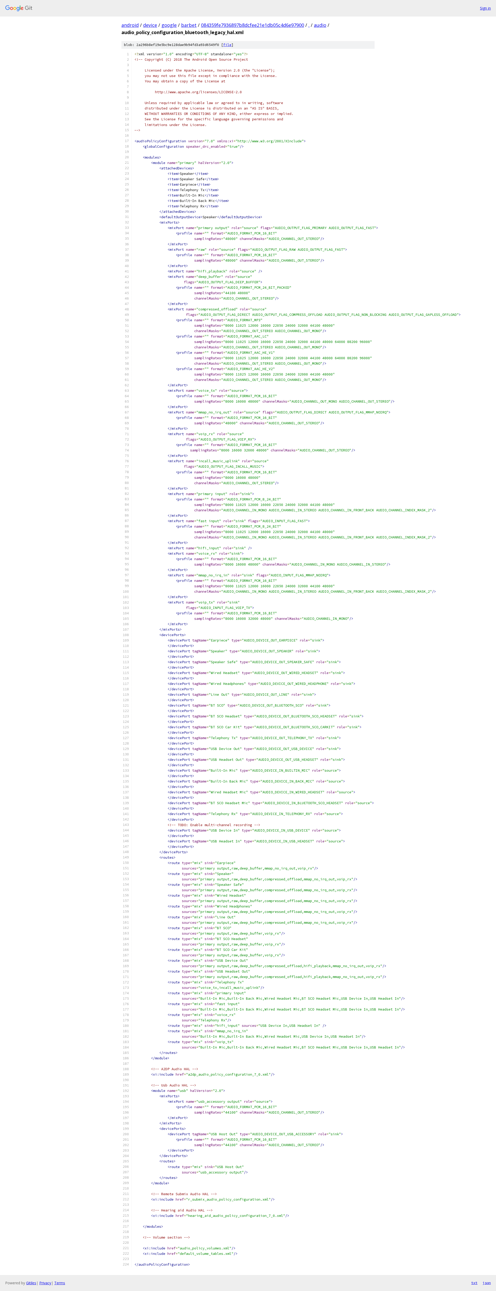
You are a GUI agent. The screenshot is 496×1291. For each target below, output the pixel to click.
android (130, 25)
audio (320, 25)
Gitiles (31, 1282)
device (150, 25)
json (487, 1282)
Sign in (485, 8)
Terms (59, 1282)
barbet (189, 25)
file (227, 45)
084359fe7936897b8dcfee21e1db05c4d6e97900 (252, 25)
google (169, 25)
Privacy (45, 1282)
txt (474, 1282)
